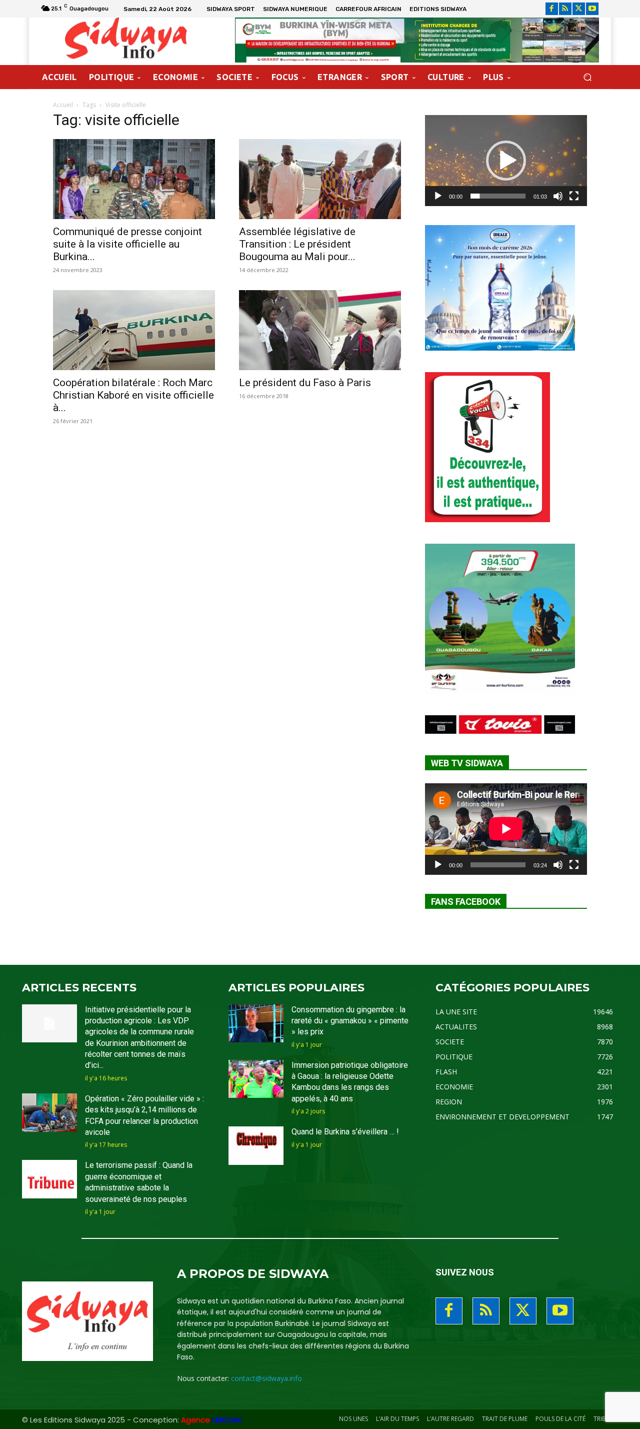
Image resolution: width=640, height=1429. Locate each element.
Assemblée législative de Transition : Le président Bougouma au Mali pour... (297, 244)
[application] (506, 160)
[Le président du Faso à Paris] (320, 330)
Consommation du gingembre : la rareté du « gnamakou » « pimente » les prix (350, 1021)
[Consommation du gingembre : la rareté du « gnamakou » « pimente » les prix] (256, 1023)
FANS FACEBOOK (465, 901)
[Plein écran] (574, 196)
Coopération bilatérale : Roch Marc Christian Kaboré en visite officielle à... (133, 395)
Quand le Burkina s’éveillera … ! (345, 1131)
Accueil (63, 105)
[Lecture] (438, 196)
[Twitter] (579, 9)
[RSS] (565, 9)
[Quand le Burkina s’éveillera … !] (256, 1145)
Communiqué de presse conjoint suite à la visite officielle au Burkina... (127, 244)
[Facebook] (551, 9)
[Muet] (558, 196)
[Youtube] (592, 9)
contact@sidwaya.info (266, 1378)
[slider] (498, 196)
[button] (587, 77)
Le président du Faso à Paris (305, 383)
